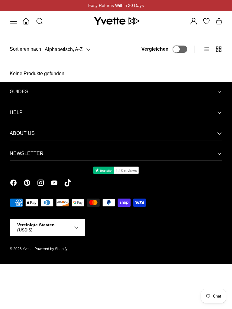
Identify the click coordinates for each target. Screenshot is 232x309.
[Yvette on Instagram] (40, 184)
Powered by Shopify (50, 249)
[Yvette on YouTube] (54, 184)
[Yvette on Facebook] (13, 184)
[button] (219, 21)
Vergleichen (155, 49)
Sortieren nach (25, 49)
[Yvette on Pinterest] (27, 184)
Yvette (28, 249)
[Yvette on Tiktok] (68, 184)
